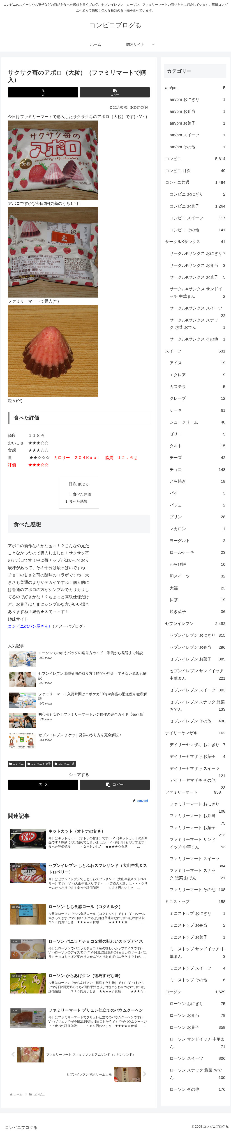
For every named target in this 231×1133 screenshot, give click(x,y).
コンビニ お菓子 (41, 763)
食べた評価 (82, 494)
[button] (115, 92)
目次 (73, 484)
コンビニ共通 (66, 763)
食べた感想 (78, 501)
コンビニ (18, 763)
